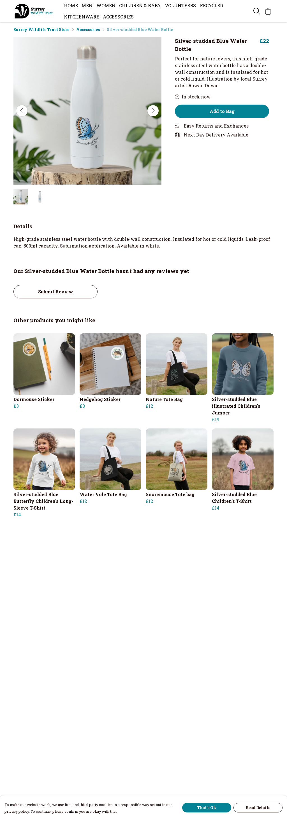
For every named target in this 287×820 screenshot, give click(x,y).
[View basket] (268, 11)
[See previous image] (21, 110)
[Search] (256, 11)
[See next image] (153, 110)
